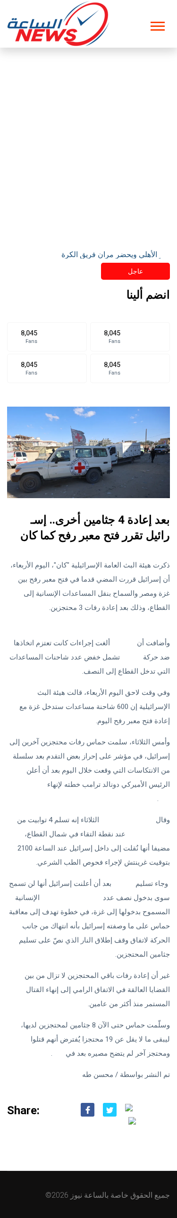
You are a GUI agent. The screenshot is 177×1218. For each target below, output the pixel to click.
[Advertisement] (88, 140)
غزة (58, 1053)
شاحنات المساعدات (71, 897)
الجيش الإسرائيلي (127, 820)
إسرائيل (123, 643)
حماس (131, 657)
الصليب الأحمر (148, 834)
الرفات (123, 883)
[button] (157, 24)
